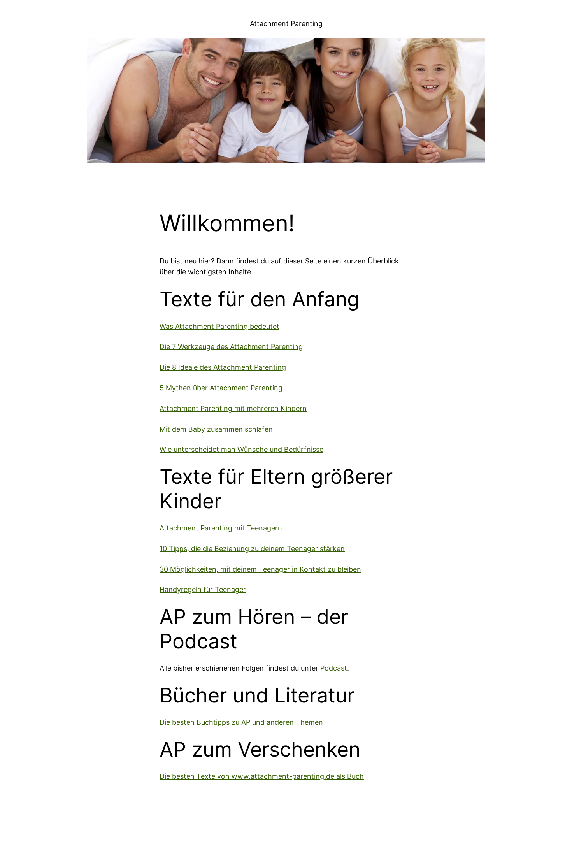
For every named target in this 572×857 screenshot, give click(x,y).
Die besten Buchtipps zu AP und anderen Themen (241, 722)
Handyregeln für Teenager (203, 589)
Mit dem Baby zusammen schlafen (216, 429)
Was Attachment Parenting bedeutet (219, 326)
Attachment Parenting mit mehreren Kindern (233, 408)
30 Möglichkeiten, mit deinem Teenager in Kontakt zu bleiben (260, 569)
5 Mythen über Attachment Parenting (221, 388)
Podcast (333, 668)
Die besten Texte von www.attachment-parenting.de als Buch (262, 776)
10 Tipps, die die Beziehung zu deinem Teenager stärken (252, 548)
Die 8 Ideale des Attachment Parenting (223, 367)
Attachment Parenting (286, 23)
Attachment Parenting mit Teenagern (221, 528)
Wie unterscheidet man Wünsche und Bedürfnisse (241, 449)
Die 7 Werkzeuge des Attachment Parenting (231, 346)
